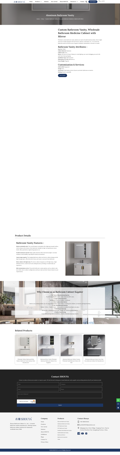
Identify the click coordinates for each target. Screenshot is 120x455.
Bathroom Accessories (62, 437)
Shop (42, 19)
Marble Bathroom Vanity (63, 432)
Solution (46, 1)
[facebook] (79, 433)
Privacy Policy (44, 442)
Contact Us (44, 439)
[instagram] (86, 433)
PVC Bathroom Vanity (62, 428)
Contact (82, 1)
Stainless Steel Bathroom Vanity (65, 430)
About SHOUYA (64, 1)
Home (31, 1)
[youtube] (82, 433)
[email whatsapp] (118, 400)
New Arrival (54, 1)
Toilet (59, 439)
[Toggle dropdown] (41, 1)
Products (37, 1)
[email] (118, 404)
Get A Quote (93, 1)
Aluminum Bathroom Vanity (60, 15)
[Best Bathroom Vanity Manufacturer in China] (24, 418)
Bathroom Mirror (61, 434)
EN (104, 1)
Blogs (42, 437)
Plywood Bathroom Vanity (63, 421)
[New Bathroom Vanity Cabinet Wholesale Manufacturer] (19, 2)
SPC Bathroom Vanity (62, 426)
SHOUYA (55, 450)
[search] (86, 2)
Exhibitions (44, 434)
